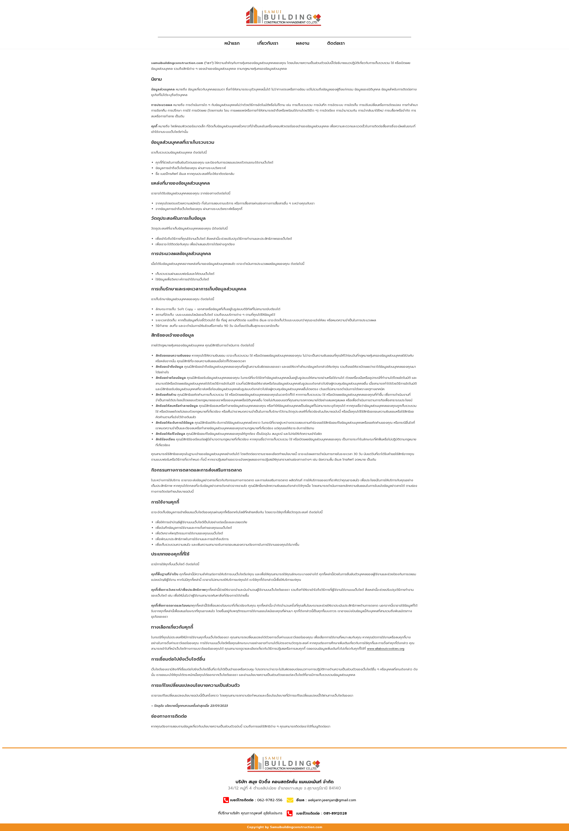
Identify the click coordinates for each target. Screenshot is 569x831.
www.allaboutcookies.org (385, 648)
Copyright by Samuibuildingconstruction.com (284, 827)
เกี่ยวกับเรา (267, 43)
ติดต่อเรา (336, 43)
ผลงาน (302, 43)
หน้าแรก (232, 43)
